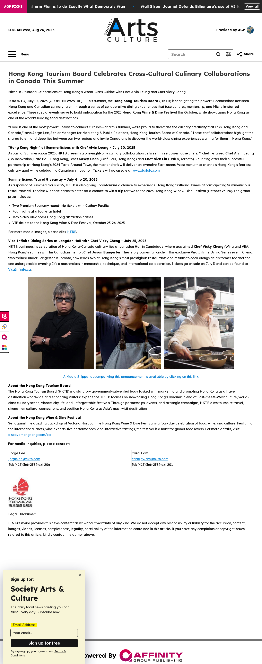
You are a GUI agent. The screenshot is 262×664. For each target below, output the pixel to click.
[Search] (218, 54)
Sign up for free (44, 643)
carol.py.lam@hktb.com (150, 459)
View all (252, 6)
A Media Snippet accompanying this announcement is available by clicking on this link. (131, 377)
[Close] (80, 575)
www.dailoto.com (146, 170)
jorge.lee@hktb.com (24, 459)
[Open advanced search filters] (228, 54)
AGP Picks (13, 7)
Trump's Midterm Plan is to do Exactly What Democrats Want (68, 6)
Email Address (24, 625)
